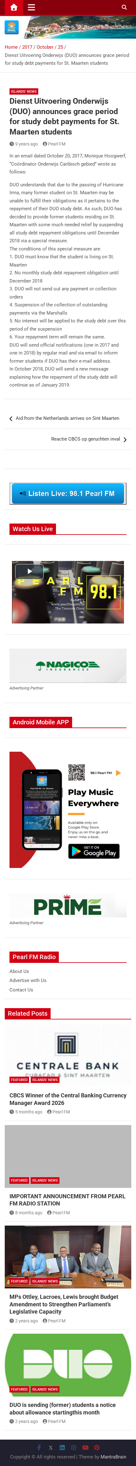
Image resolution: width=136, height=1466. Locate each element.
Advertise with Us (27, 980)
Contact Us (21, 990)
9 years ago (26, 143)
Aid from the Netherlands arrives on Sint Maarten (67, 418)
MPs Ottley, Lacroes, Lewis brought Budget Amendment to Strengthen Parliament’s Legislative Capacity (63, 1304)
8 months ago (28, 1212)
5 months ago (28, 1111)
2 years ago (26, 1320)
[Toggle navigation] (31, 7)
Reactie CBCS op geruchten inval (85, 439)
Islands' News (24, 92)
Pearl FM (56, 143)
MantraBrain (113, 1457)
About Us (19, 971)
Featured (19, 1080)
